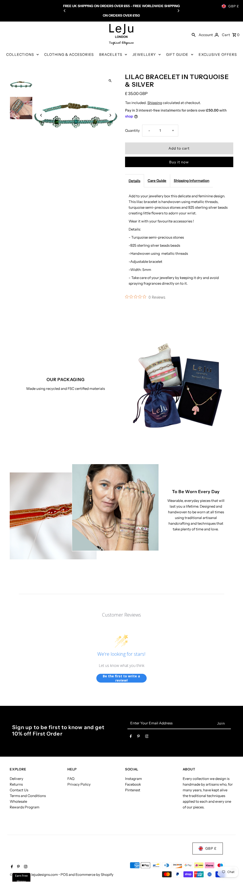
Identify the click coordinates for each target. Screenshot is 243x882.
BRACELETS (110, 54)
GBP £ (233, 6)
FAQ (71, 778)
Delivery (16, 778)
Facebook (133, 784)
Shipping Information (191, 180)
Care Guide (157, 180)
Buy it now (179, 162)
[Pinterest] (138, 737)
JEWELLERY (144, 54)
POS (64, 874)
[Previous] (64, 10)
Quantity (132, 130)
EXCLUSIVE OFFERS (218, 54)
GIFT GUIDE (177, 54)
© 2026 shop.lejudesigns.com (34, 874)
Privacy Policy (79, 784)
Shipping (154, 102)
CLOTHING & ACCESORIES (69, 54)
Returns (16, 784)
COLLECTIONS (20, 54)
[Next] (178, 10)
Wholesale (18, 801)
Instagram (133, 778)
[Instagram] (147, 737)
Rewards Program (24, 807)
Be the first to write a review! (121, 678)
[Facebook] (131, 737)
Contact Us (19, 790)
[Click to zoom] (110, 80)
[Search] (194, 35)
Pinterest (132, 790)
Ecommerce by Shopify (94, 874)
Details (134, 181)
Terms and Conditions (28, 795)
